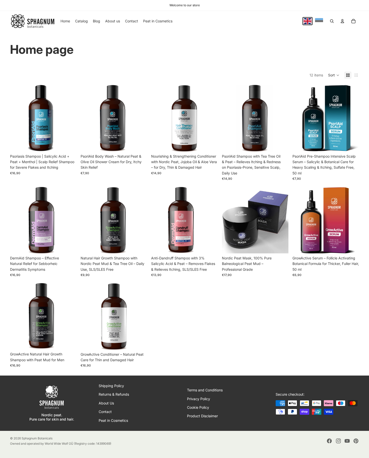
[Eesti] (319, 21)
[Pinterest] (356, 441)
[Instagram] (338, 441)
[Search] (331, 21)
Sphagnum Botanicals (37, 438)
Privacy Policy (198, 398)
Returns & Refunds (114, 394)
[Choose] (68, 143)
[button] (333, 75)
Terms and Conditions (205, 390)
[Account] (342, 21)
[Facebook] (329, 441)
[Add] (351, 143)
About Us (106, 403)
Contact (105, 411)
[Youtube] (347, 441)
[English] (307, 21)
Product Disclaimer (202, 416)
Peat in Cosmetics (113, 420)
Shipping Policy (111, 386)
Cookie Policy (198, 407)
